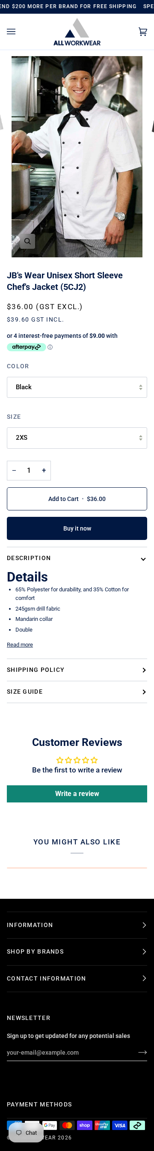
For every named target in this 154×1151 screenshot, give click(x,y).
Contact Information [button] (46, 978)
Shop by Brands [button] (35, 951)
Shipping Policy (36, 669)
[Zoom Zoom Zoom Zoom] (77, 157)
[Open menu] (20, 32)
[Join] (135, 1052)
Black (24, 387)
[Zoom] (27, 241)
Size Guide (25, 691)
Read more (20, 644)
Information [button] (30, 924)
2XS (21, 437)
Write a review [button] (77, 794)
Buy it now (77, 528)
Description (29, 558)
